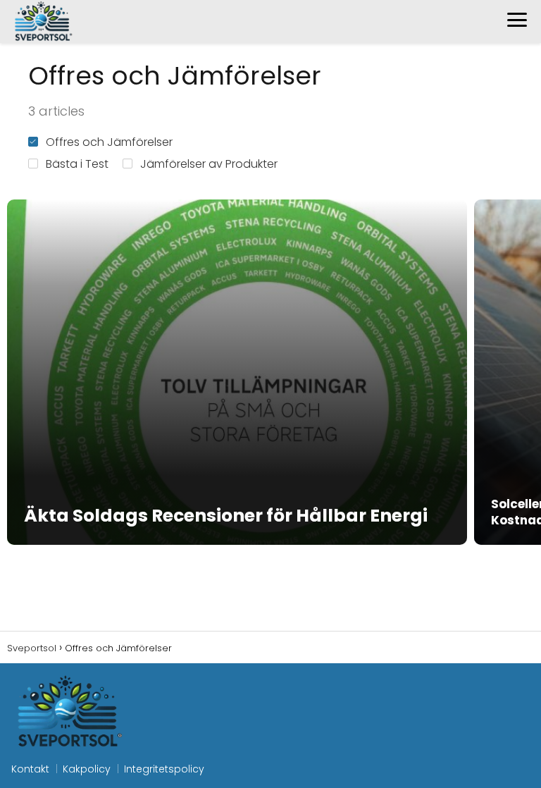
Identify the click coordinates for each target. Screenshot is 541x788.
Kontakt (30, 769)
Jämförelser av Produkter (209, 164)
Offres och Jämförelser (109, 142)
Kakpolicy (87, 769)
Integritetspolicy (164, 769)
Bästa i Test (77, 164)
